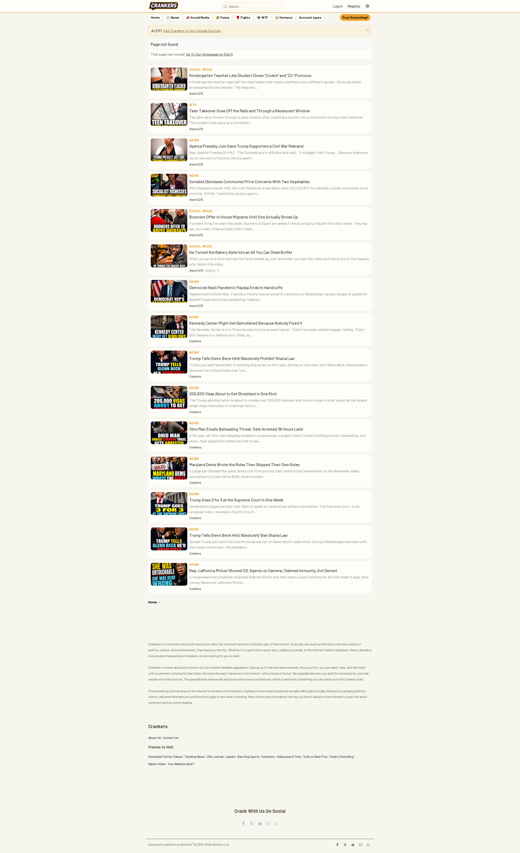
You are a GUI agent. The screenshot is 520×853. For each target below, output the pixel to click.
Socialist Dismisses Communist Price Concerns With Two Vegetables (249, 181)
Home (155, 17)
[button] (367, 6)
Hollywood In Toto (289, 756)
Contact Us (170, 738)
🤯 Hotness (283, 17)
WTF (193, 105)
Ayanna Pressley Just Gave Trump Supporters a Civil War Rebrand (246, 146)
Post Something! (355, 17)
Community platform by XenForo (188, 844)
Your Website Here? (181, 764)
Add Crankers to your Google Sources (192, 30)
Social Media (200, 69)
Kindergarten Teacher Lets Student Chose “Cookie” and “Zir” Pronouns (250, 75)
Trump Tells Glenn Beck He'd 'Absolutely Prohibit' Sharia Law (242, 358)
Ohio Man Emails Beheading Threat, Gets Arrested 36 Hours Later (246, 428)
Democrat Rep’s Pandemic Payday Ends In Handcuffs (236, 287)
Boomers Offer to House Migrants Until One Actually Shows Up (243, 216)
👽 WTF (262, 17)
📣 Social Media (197, 17)
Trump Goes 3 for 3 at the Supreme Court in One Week (236, 499)
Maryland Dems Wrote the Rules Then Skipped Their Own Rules (244, 464)
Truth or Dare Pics (315, 756)
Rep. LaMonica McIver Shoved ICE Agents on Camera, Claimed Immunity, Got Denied (263, 570)
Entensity (268, 756)
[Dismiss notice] (367, 30)
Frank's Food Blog (341, 756)
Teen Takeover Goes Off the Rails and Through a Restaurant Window (249, 110)
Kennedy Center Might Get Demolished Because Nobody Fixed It (245, 323)
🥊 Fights (243, 17)
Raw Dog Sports (248, 756)
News (194, 140)
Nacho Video (157, 764)
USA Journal (215, 756)
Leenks (230, 756)
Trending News (194, 756)
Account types (310, 17)
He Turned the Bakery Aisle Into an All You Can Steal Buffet (240, 252)
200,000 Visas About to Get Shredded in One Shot (233, 393)
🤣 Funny (222, 17)
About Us (154, 738)
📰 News (172, 17)
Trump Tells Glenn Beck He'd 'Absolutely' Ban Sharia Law (238, 535)
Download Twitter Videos (165, 756)
